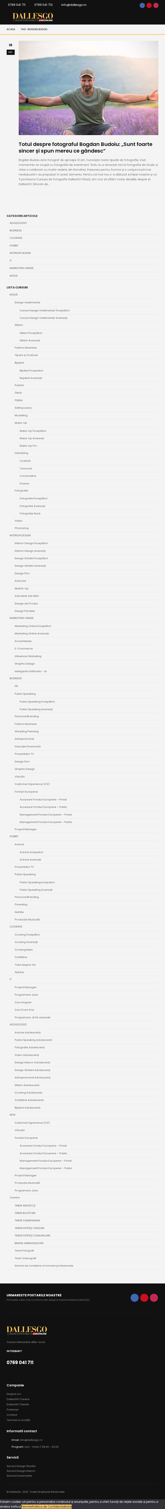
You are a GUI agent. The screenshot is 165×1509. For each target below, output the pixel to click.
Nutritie (19, 912)
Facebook (142, 5)
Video (19, 521)
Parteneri (13, 1410)
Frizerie (24, 483)
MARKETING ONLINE (22, 618)
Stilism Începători (31, 333)
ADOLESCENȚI (18, 1024)
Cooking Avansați (26, 942)
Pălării (19, 400)
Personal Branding (27, 716)
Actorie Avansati (30, 860)
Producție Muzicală (27, 919)
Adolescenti (18, 223)
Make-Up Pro (28, 446)
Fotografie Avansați (32, 506)
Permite (26, 1507)
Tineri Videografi (25, 1258)
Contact (12, 1415)
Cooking (16, 238)
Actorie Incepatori (31, 852)
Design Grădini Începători (31, 558)
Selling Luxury (23, 408)
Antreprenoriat (24, 739)
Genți (18, 393)
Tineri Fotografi (24, 1251)
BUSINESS (16, 678)
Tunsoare (26, 468)
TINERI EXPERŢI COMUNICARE (33, 1235)
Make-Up (21, 423)
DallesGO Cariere (18, 1399)
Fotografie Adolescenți (30, 1047)
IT (11, 261)
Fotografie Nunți (30, 513)
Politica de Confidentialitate (52, 1507)
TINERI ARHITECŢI (25, 1205)
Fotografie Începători (33, 498)
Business (16, 230)
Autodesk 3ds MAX (27, 596)
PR (16, 686)
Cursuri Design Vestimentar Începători (45, 310)
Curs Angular (23, 1002)
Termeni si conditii (18, 1420)
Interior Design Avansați (30, 551)
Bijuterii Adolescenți (27, 1108)
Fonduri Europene (26, 792)
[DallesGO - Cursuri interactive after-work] (33, 17)
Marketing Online (22, 268)
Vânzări (20, 777)
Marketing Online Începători (33, 626)
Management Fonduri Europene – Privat (46, 815)
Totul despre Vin (25, 965)
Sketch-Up (22, 588)
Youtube (149, 5)
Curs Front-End (24, 1010)
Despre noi (14, 1394)
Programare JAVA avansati (32, 1017)
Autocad (20, 581)
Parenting (21, 904)
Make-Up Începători (33, 431)
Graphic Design (25, 664)
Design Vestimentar (27, 302)
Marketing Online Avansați (32, 633)
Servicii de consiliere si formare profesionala (44, 1266)
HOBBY (14, 836)
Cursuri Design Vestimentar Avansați (43, 318)
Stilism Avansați (30, 340)
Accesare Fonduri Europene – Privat (43, 799)
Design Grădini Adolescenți (32, 1070)
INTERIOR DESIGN (20, 535)
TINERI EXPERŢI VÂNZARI (29, 1228)
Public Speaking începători (37, 702)
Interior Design (20, 253)
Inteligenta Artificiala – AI (31, 671)
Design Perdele (25, 611)
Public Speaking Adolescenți (33, 1040)
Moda (14, 276)
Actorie (19, 844)
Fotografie (21, 490)
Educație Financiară (28, 746)
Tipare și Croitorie (26, 355)
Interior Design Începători (31, 543)
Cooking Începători (27, 935)
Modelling (21, 415)
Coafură (25, 461)
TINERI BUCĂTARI (25, 1213)
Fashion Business (26, 348)
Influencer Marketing (28, 656)
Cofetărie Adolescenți (29, 1100)
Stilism (19, 325)
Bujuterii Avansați (31, 378)
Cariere (15, 1197)
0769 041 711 (17, 5)
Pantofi (19, 385)
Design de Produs (26, 603)
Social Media (23, 641)
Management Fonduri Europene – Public (46, 822)
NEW (12, 1115)
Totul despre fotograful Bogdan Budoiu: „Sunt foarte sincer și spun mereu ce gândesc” (85, 147)
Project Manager (26, 829)
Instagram (156, 5)
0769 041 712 (43, 5)
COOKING (16, 926)
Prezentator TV (24, 754)
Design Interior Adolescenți (32, 1062)
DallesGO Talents (18, 1404)
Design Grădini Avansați (30, 566)
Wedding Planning (27, 731)
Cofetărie (21, 957)
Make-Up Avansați (32, 438)
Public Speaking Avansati (36, 890)
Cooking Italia (24, 950)
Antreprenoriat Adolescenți (33, 1077)
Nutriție (19, 972)
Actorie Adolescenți (28, 1032)
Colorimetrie (28, 476)
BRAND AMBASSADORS (29, 1243)
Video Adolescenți (27, 1055)
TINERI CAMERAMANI (27, 1220)
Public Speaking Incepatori (37, 882)
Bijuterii (19, 363)
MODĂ (14, 294)
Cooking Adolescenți (28, 1093)
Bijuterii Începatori (31, 370)
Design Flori (22, 573)
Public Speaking (25, 694)
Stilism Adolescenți (27, 1085)
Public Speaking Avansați (36, 709)
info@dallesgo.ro (74, 5)
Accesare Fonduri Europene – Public (43, 807)
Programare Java (26, 995)
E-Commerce (24, 648)
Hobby (14, 245)
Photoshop (22, 528)
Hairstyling (21, 453)
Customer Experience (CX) (32, 784)
